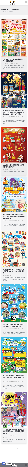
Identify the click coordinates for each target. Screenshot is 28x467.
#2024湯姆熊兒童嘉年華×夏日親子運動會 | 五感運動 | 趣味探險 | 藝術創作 (13, 377)
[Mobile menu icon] (26, 2)
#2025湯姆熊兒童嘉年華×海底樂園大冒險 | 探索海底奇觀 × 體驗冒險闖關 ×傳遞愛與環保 (14, 216)
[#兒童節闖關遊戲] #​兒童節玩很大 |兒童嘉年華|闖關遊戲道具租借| (13, 325)
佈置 (5, 116)
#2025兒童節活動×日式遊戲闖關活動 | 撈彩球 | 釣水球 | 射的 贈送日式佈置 (13, 271)
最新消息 (6, 63)
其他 (7, 116)
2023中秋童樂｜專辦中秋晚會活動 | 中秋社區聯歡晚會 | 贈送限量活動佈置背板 (13, 432)
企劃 (3, 63)
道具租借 (15, 116)
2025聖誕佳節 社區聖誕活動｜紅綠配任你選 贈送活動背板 (13, 166)
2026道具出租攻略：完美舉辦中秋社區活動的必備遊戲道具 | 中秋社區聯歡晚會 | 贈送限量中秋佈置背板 (13, 112)
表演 (13, 116)
